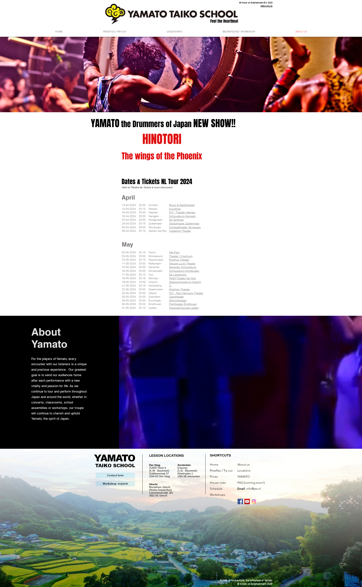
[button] (174, 32)
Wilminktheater (178, 300)
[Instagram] (254, 501)
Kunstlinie (175, 209)
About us (243, 464)
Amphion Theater (179, 289)
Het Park (174, 252)
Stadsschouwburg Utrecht (185, 282)
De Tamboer (176, 219)
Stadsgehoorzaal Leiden (184, 308)
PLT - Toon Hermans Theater (186, 293)
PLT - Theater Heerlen (182, 212)
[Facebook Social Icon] (240, 501)
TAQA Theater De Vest (182, 278)
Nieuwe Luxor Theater (182, 263)
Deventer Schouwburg (182, 267)
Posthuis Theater (179, 259)
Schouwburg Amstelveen (184, 271)
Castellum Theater (180, 231)
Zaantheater (176, 296)
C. (170, 285)
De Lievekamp (177, 274)
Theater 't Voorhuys (181, 256)
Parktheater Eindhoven (183, 304)
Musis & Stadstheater (182, 205)
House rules (218, 482)
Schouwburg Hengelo (182, 216)
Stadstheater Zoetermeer (184, 223)
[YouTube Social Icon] (247, 501)
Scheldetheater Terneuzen (185, 227)
